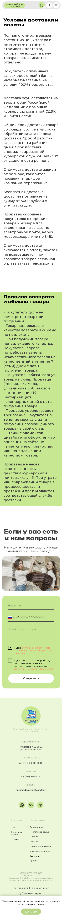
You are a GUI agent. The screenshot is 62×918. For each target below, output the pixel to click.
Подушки (34, 841)
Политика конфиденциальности (31, 888)
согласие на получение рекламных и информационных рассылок (32, 650)
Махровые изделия (40, 851)
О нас (14, 827)
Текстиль (34, 856)
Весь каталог (36, 827)
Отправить (31, 678)
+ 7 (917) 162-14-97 (31, 776)
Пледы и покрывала (40, 846)
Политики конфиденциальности (33, 668)
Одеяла (34, 836)
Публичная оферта (30, 893)
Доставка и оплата (17, 833)
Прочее (34, 861)
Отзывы (15, 839)
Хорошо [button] (31, 911)
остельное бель (39, 832)
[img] (49, 5)
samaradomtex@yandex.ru (31, 790)
